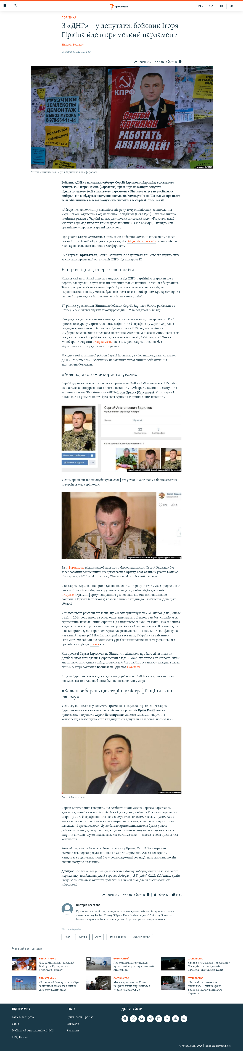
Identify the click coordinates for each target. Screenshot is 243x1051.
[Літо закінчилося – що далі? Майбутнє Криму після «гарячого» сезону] (24, 963)
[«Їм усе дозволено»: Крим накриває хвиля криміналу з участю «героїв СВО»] (98, 983)
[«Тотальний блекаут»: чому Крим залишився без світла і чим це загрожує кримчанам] (24, 983)
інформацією (75, 567)
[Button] (142, 62)
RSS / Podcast (20, 1037)
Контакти (73, 1030)
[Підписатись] (184, 1018)
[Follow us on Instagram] (158, 1018)
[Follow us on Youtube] (141, 1018)
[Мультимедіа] (221, 6)
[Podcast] (175, 1018)
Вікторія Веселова (73, 44)
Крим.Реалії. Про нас (80, 1017)
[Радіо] (232, 6)
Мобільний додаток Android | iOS (33, 1030)
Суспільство (195, 958)
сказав (94, 644)
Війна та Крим (48, 958)
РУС (200, 6)
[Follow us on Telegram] (150, 1018)
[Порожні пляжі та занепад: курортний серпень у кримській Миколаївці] (98, 963)
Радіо (15, 1024)
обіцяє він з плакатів (141, 241)
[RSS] (167, 1018)
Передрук (73, 1024)
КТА (210, 6)
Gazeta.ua (134, 667)
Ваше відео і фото (23, 1017)
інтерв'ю (68, 595)
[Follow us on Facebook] (125, 1018)
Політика (69, 17)
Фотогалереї (121, 958)
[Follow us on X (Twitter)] (133, 1018)
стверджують (102, 342)
